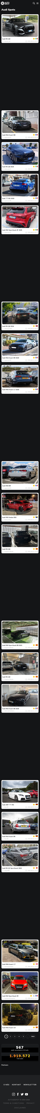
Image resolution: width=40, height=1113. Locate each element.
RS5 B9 (8, 486)
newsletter (30, 1085)
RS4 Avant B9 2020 (12, 358)
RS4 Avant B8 (10, 135)
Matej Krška (7, 520)
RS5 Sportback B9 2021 (14, 645)
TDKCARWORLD (9, 711)
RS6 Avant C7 (10, 964)
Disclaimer (20, 1108)
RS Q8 (8, 39)
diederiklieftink (8, 967)
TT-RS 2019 (10, 198)
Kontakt (16, 1085)
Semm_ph (7, 41)
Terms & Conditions (13, 1103)
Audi (3, 39)
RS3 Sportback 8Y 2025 (14, 230)
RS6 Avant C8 (10, 1028)
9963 (33, 1036)
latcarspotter (8, 328)
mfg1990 (7, 870)
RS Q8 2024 (10, 167)
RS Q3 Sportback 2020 (14, 868)
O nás (6, 1085)
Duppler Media (8, 551)
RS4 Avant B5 (10, 837)
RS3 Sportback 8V (12, 996)
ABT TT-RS (10, 805)
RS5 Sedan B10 (11, 517)
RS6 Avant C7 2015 (12, 390)
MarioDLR (7, 1030)
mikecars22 (7, 169)
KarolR (6, 807)
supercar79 (7, 137)
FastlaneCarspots (9, 998)
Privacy (30, 1103)
